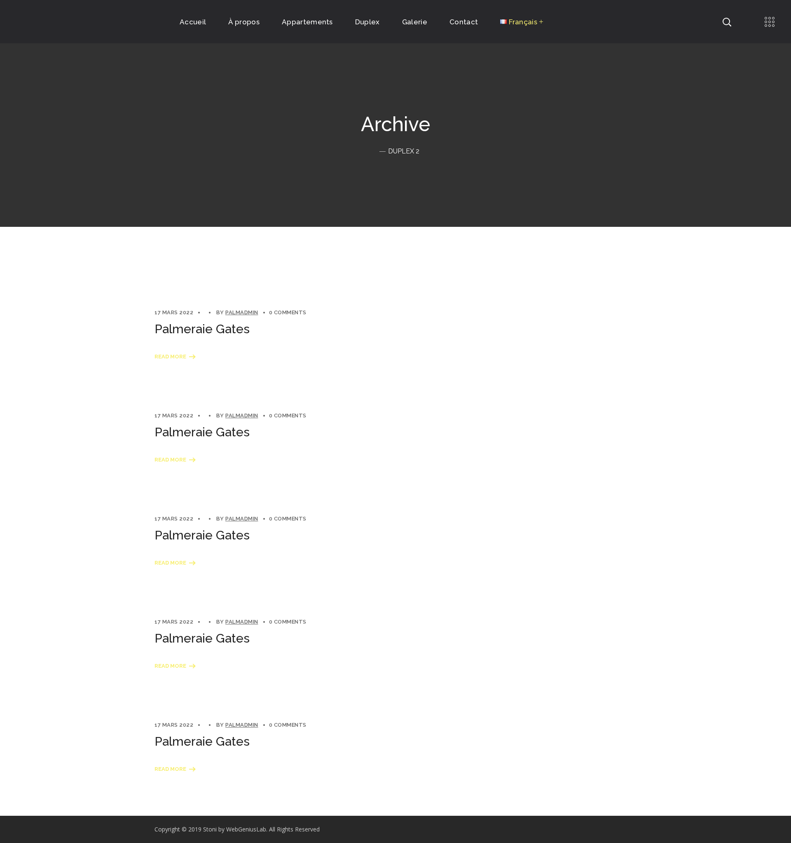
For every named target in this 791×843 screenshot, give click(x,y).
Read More (170, 356)
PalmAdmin (241, 312)
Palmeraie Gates (202, 329)
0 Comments (288, 312)
